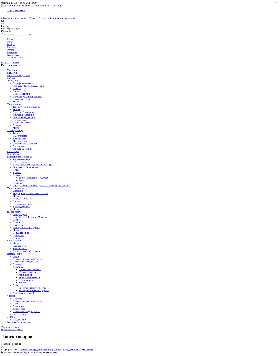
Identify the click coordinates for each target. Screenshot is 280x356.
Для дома (17, 264)
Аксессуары (13, 151)
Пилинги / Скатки (22, 91)
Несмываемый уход (22, 204)
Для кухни (18, 285)
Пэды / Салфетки (21, 94)
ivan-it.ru (53, 352)
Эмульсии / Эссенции (23, 115)
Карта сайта (29, 352)
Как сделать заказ (71, 349)
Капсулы (23, 282)
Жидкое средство (27, 272)
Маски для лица (15, 130)
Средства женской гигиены (26, 251)
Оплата (10, 50)
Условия (57, 349)
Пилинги (17, 201)
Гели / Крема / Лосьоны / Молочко (30, 217)
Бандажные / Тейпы (23, 149)
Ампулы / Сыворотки (23, 112)
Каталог (11, 39)
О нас (10, 42)
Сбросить (18, 329)
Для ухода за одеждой (23, 293)
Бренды (11, 44)
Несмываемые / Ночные (25, 143)
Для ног (17, 222)
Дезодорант (18, 235)
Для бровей (18, 183)
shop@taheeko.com (16, 10)
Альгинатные (19, 138)
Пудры (16, 170)
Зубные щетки (20, 248)
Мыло (16, 101)
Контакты (12, 52)
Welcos (16, 62)
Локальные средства (23, 122)
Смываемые (19, 146)
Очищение (12, 80)
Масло (16, 128)
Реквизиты (87, 349)
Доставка (11, 47)
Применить (7, 329)
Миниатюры (13, 70)
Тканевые (18, 133)
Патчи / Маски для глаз (18, 75)
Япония (11, 296)
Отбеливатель (26, 280)
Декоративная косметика (19, 156)
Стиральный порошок (30, 269)
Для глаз (17, 175)
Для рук (17, 219)
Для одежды (19, 309)
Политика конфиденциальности (36, 349)
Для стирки (18, 267)
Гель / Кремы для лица (24, 117)
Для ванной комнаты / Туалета (28, 259)
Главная (5, 62)
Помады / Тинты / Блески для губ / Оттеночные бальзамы (41, 185)
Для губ (17, 125)
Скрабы (17, 88)
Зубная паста (19, 246)
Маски (16, 196)
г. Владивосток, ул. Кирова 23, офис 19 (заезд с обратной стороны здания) (38, 18)
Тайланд (11, 316)
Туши (21, 180)
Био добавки (13, 154)
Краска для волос (21, 206)
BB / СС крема (20, 162)
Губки (16, 256)
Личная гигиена (15, 240)
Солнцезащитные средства (26, 227)
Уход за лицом (14, 104)
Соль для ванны (21, 233)
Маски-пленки (20, 141)
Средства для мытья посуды (32, 288)
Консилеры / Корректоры (25, 167)
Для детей (12, 73)
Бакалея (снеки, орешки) (19, 322)
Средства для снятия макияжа (27, 96)
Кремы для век (20, 120)
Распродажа (13, 55)
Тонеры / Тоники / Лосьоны (26, 107)
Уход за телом (14, 212)
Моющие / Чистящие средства (34, 290)
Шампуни (18, 191)
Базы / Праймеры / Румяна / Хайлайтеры (33, 164)
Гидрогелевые (20, 136)
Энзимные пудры (21, 99)
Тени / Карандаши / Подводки (34, 177)
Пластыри (18, 225)
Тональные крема (21, 159)
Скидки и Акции (15, 57)
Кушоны (17, 172)
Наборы (11, 78)
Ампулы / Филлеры (22, 198)
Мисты (16, 109)
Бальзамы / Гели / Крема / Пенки (29, 86)
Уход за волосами (15, 188)
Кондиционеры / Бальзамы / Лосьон (30, 193)
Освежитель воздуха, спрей (26, 261)
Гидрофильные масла (23, 83)
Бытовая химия (14, 254)
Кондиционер (25, 275)
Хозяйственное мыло (29, 277)
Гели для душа (20, 214)
